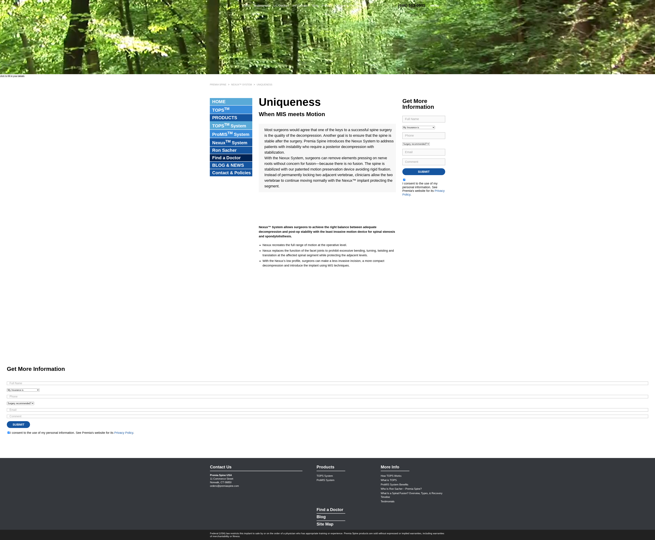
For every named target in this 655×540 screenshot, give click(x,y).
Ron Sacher (224, 150)
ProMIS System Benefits (394, 484)
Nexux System (229, 142)
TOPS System (229, 125)
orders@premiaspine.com (224, 485)
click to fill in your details (12, 76)
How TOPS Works (391, 475)
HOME (218, 101)
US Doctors (281, 5)
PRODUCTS (224, 117)
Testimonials (261, 5)
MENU (434, 5)
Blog (315, 5)
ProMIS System (230, 134)
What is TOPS (389, 480)
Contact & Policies (347, 5)
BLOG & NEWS (228, 165)
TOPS (245, 5)
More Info (390, 467)
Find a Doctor (226, 157)
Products (325, 467)
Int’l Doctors (301, 5)
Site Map (325, 524)
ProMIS (327, 5)
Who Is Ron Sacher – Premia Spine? (401, 488)
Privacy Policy (123, 432)
